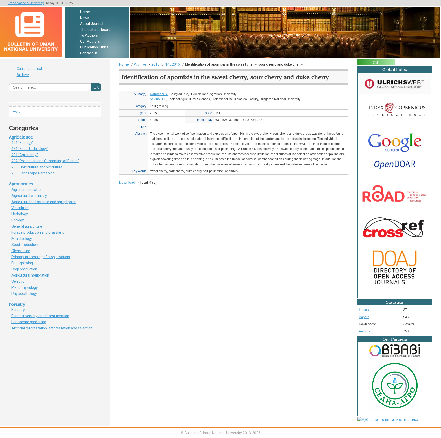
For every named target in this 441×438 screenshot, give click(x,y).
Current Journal (29, 69)
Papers (364, 317)
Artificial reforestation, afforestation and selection (53, 328)
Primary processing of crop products (43, 257)
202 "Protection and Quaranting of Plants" (47, 161)
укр (376, 62)
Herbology (21, 214)
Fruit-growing (25, 263)
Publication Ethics (94, 47)
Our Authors (90, 41)
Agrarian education (28, 189)
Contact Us (89, 53)
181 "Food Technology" (32, 149)
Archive (23, 75)
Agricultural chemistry (32, 196)
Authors (364, 331)
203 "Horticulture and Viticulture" (40, 167)
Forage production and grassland (39, 232)
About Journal (91, 24)
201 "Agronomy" (28, 155)
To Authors (89, 35)
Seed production (26, 245)
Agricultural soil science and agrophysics (45, 202)
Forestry (19, 310)
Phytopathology (26, 294)
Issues (364, 310)
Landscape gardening (31, 322)
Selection (21, 281)
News (84, 18)
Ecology (19, 220)
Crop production (27, 269)
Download (127, 182)
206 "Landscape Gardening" (36, 173)
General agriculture (29, 226)
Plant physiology (27, 287)
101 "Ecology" (25, 143)
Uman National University (26, 3)
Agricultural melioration (32, 275)
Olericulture (23, 251)
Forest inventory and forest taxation (42, 316)
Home (85, 12)
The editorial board (95, 30)
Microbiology (24, 238)
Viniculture (21, 208)
